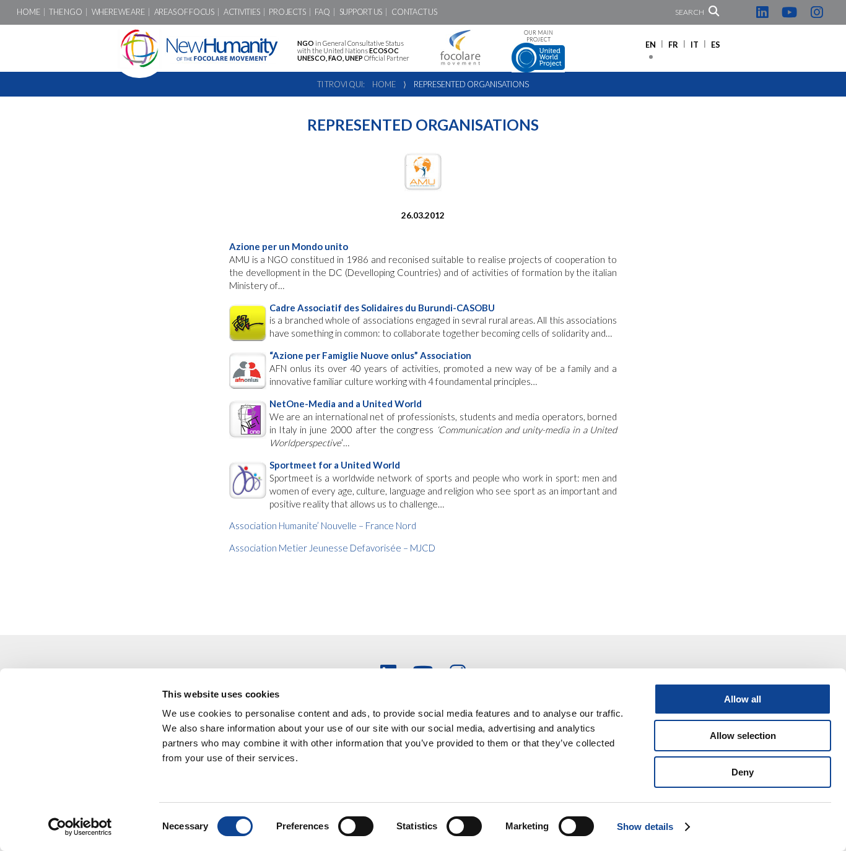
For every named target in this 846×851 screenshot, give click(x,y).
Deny (742, 772)
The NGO (65, 12)
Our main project (538, 36)
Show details (645, 826)
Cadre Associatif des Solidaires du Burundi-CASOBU (382, 307)
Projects (287, 12)
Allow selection (743, 735)
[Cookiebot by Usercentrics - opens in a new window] (80, 827)
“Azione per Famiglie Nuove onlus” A (370, 355)
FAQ (322, 12)
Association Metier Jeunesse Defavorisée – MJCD (332, 547)
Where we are (118, 12)
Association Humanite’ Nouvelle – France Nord (322, 525)
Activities (241, 12)
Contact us (414, 12)
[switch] (355, 826)
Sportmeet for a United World (334, 464)
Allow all (742, 699)
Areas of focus (184, 12)
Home (28, 12)
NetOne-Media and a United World (345, 403)
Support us (360, 12)
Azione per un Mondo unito (288, 246)
